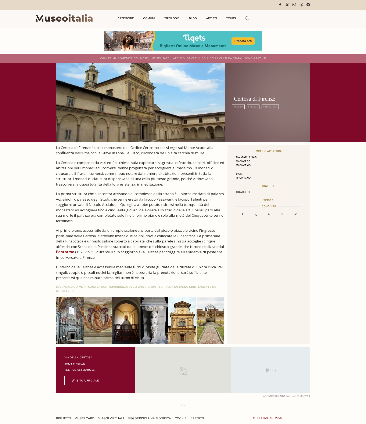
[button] (247, 18)
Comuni (149, 18)
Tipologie (172, 18)
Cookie (181, 418)
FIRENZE (253, 106)
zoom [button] (70, 320)
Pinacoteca (270, 106)
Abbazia (238, 106)
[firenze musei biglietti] (183, 41)
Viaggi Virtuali (111, 418)
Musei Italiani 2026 (267, 418)
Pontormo (65, 251)
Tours (231, 18)
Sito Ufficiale (88, 380)
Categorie (126, 18)
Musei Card (84, 418)
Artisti (211, 18)
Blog (193, 18)
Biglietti (63, 418)
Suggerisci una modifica (149, 418)
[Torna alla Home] (64, 18)
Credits (197, 418)
